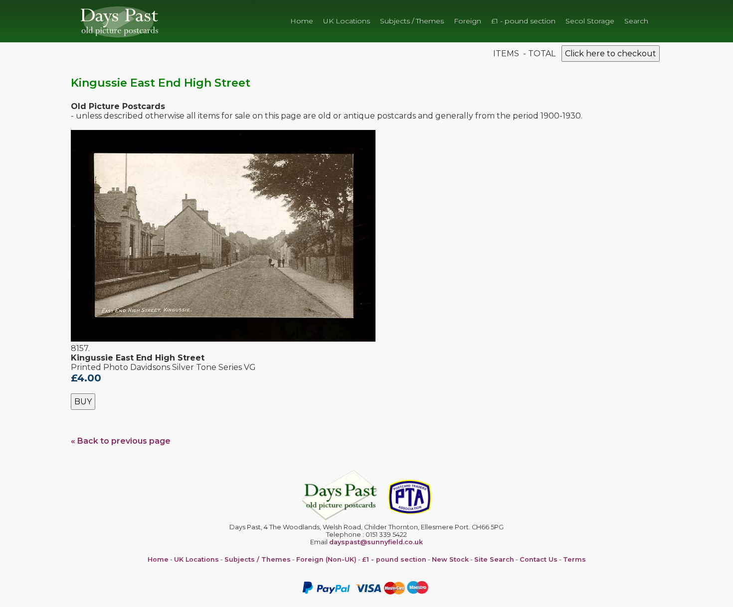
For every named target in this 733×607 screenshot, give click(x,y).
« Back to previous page (121, 441)
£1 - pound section (523, 20)
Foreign (467, 20)
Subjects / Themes (412, 20)
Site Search (494, 559)
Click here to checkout (610, 53)
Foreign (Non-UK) (326, 559)
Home (301, 20)
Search (636, 20)
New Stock (450, 559)
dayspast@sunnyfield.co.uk (376, 542)
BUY (83, 401)
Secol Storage (589, 20)
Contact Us (538, 559)
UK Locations (346, 20)
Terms (574, 559)
